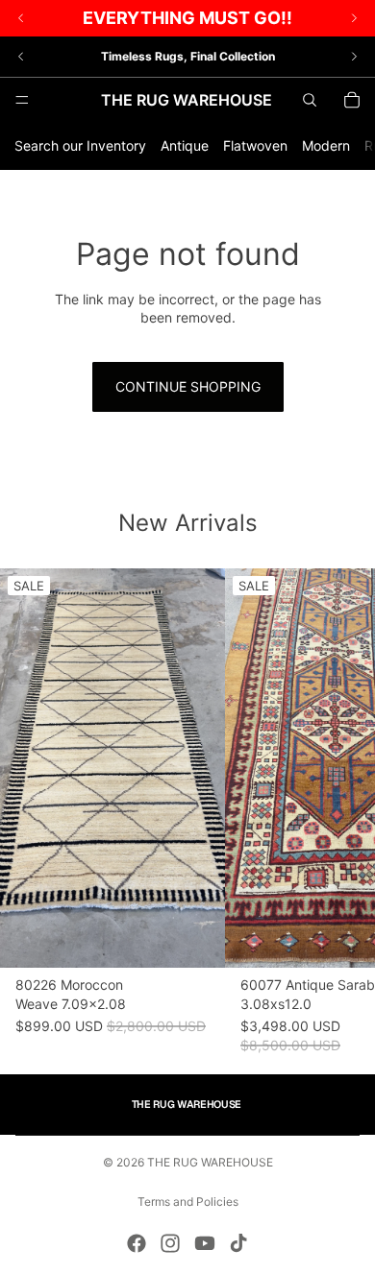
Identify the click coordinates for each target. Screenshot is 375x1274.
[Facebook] (136, 1243)
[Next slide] (354, 57)
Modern (326, 145)
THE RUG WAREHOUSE (210, 1162)
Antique (185, 145)
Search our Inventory (80, 145)
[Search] (309, 100)
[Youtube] (204, 1243)
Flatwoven (255, 145)
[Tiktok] (238, 1243)
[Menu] (22, 100)
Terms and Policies (188, 1201)
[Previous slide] (21, 57)
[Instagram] (170, 1243)
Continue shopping (188, 386)
